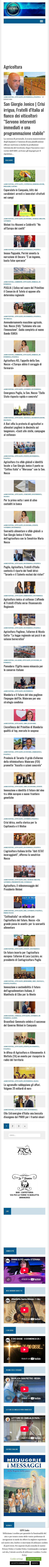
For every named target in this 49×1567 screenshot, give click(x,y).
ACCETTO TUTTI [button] (33, 1559)
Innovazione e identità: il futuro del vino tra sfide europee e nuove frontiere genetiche (24, 794)
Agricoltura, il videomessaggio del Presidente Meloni (21, 887)
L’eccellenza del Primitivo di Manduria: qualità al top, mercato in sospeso (23, 729)
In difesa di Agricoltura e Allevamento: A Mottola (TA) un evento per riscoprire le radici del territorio (24, 1056)
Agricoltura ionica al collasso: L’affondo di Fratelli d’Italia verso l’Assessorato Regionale (24, 603)
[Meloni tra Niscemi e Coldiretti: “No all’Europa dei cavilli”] (24, 214)
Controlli (28, 184)
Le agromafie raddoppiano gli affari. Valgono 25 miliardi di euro (22, 1086)
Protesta (7, 420)
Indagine (7, 186)
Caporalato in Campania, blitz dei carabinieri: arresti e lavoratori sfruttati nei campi (24, 193)
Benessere (28, 981)
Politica (37, 97)
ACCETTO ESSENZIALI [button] (19, 1563)
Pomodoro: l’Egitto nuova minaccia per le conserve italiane (23, 668)
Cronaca (27, 418)
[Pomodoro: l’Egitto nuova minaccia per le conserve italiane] (24, 656)
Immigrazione (38, 184)
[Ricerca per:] (24, 1135)
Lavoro (14, 186)
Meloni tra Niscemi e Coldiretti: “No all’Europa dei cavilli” (22, 226)
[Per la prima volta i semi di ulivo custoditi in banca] (24, 490)
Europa (27, 949)
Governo (7, 221)
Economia (28, 219)
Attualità (19, 97)
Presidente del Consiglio (22, 882)
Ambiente (18, 282)
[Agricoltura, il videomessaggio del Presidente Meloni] (24, 875)
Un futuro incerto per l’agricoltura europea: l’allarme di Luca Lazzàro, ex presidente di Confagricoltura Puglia (23, 956)
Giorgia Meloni (38, 219)
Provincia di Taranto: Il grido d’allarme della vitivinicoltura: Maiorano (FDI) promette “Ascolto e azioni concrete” (23, 761)
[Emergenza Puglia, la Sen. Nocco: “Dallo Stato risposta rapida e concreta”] (24, 385)
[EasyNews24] (24, 9)
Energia (35, 282)
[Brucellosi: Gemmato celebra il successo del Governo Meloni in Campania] (24, 1011)
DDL (25, 880)
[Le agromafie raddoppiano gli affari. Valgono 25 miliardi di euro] (24, 1077)
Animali (18, 1016)
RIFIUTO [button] (35, 1563)
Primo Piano (9, 913)
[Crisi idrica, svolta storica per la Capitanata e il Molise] (24, 815)
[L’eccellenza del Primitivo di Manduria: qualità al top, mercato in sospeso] (24, 719)
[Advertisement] (24, 43)
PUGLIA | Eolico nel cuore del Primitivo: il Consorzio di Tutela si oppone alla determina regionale (24, 291)
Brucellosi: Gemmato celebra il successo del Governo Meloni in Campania (24, 1023)
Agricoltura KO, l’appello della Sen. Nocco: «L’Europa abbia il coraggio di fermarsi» (23, 364)
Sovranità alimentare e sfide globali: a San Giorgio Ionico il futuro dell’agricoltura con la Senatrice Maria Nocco (24, 536)
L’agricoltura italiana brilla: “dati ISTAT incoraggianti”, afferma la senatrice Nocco (24, 854)
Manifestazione (38, 418)
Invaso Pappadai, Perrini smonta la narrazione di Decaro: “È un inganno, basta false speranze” (22, 256)
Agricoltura (9, 97)
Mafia (36, 1081)
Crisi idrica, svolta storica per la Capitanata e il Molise (20, 824)
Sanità (14, 1018)
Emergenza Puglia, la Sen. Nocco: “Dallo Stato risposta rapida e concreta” (24, 394)
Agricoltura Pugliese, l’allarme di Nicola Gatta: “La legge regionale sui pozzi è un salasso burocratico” (24, 635)
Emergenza (28, 596)
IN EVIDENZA (28, 97)
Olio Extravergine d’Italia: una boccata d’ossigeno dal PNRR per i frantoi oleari (24, 1115)
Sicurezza (8, 319)
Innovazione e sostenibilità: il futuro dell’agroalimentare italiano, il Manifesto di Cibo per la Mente (22, 990)
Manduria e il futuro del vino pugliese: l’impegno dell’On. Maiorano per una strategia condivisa (23, 698)
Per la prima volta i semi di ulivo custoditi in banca (20, 502)
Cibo (25, 723)
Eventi (26, 456)
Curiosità (28, 494)
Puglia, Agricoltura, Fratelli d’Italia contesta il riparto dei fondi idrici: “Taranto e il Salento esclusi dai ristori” (24, 570)
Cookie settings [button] (16, 1559)
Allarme (18, 660)
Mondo (7, 496)
